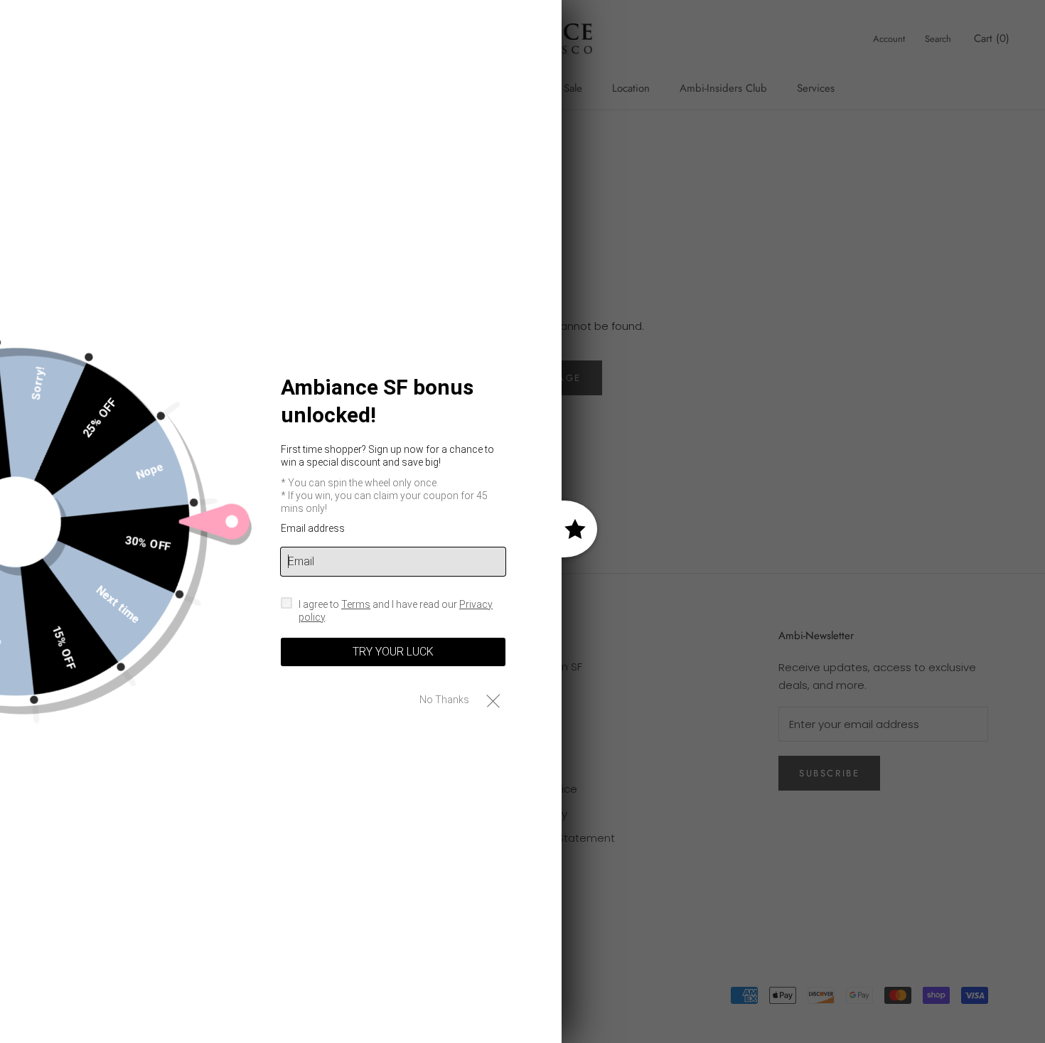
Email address (313, 528)
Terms (355, 603)
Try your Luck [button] (393, 651)
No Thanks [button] (444, 699)
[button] (493, 700)
